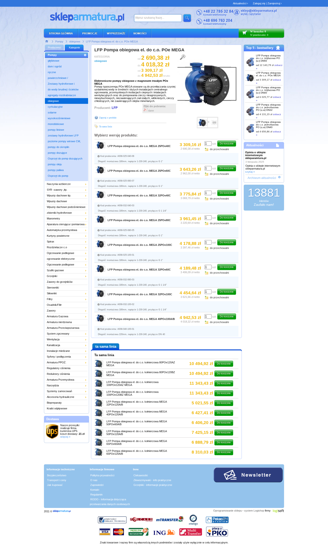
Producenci (54, 47)
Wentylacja (53, 339)
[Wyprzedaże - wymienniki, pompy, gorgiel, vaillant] (116, 33)
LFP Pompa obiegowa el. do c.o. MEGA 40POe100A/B (141, 319)
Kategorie (74, 47)
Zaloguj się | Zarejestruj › (267, 3)
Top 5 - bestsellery (259, 48)
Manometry (53, 218)
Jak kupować (55, 484)
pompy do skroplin (58, 147)
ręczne (52, 72)
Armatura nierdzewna (59, 322)
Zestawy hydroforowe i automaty (61, 84)
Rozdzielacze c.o (57, 247)
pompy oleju (55, 164)
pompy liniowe (56, 129)
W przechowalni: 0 (259, 35)
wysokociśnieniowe (59, 118)
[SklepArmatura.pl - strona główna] (62, 33)
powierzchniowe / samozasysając (58, 79)
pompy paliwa (56, 170)
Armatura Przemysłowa (60, 379)
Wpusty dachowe (57, 201)
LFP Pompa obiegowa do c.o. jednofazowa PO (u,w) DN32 (268, 107)
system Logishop (254, 510)
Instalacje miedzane (58, 350)
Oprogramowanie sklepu (227, 510)
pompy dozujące (57, 152)
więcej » (65, 436)
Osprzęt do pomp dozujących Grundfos (65, 159)
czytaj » (250, 171)
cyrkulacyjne (55, 106)
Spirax (50, 241)
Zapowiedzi (96, 484)
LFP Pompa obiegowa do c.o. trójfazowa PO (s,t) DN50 (268, 58)
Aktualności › (240, 3)
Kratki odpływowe (57, 408)
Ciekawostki (141, 475)
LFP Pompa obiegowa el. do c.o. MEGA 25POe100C (140, 244)
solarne (52, 112)
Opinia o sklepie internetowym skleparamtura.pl (255, 155)
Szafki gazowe (55, 270)
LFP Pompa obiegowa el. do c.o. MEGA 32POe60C (139, 269)
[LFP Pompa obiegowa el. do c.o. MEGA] (207, 105)
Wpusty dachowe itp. (59, 195)
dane (150, 110)
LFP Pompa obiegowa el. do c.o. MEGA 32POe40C (139, 195)
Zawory (51, 310)
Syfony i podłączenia (59, 356)
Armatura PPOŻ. (56, 362)
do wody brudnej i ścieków (63, 89)
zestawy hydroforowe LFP (63, 135)
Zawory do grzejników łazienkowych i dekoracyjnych (64, 282)
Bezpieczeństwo (56, 475)
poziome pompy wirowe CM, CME (64, 142)
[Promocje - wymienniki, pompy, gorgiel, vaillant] (90, 33)
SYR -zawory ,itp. (57, 189)
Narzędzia (53, 385)
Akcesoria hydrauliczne (60, 396)
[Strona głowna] (46, 41)
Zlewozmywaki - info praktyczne (152, 480)
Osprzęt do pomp (58, 175)
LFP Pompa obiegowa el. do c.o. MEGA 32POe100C (140, 294)
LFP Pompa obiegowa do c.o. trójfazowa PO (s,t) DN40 (268, 90)
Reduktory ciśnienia (58, 373)
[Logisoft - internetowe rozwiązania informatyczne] (278, 510)
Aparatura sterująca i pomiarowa (66, 224)
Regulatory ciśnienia (58, 368)
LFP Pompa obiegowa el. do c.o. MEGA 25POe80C (139, 220)
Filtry (50, 299)
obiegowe (74, 41)
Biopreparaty (54, 402)
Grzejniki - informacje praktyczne (153, 484)
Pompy (59, 41)
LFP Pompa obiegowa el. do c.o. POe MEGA (112, 41)
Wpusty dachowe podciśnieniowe (66, 207)
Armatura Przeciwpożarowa (63, 327)
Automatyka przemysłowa (62, 230)
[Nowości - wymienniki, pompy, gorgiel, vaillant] (140, 33)
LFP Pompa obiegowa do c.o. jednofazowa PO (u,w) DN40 (268, 125)
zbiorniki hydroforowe (59, 212)
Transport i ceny (56, 480)
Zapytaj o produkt (107, 117)
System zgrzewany (58, 333)
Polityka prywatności (102, 475)
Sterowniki (53, 287)
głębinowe (53, 60)
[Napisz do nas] (255, 14)
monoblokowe (56, 124)
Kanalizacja (53, 345)
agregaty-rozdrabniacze (62, 95)
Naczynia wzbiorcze (59, 184)
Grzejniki (52, 276)
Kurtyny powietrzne (58, 235)
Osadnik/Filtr (54, 304)
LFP (115, 108)
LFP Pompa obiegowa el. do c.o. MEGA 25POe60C (139, 170)
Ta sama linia (105, 126)
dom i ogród (54, 66)
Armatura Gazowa (57, 316)
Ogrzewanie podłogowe (60, 253)
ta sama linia (105, 346)
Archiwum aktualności (262, 178)
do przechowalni (219, 149)
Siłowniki (52, 293)
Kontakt (94, 489)
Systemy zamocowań (59, 391)
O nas (93, 480)
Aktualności (255, 145)
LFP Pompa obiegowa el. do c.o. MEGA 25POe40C (139, 146)
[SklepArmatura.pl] (62, 511)
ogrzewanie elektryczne (61, 258)
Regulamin (96, 494)
